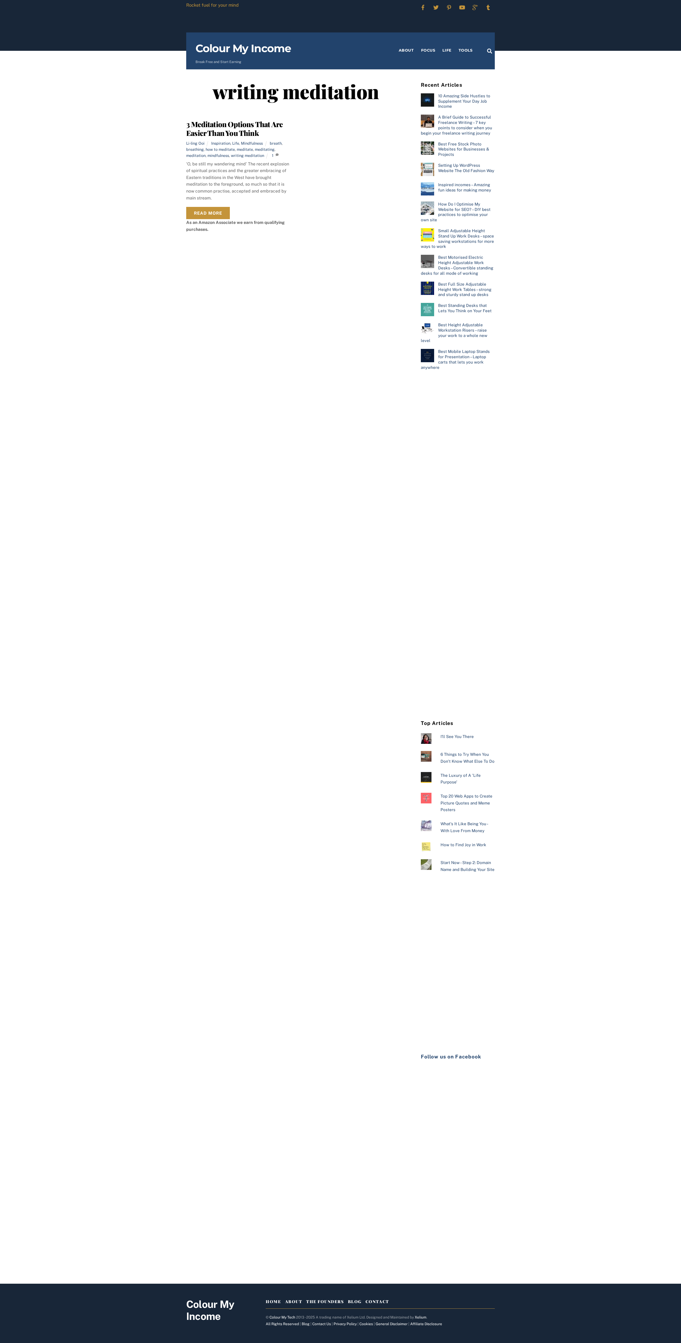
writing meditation (247, 155)
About (406, 50)
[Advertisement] (458, 461)
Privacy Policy (345, 1324)
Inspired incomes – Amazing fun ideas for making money (464, 187)
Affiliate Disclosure (426, 1324)
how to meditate (220, 149)
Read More (208, 213)
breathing (195, 149)
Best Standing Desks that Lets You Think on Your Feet (465, 308)
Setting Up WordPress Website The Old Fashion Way (466, 168)
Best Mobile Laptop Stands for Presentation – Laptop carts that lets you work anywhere (455, 359)
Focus (428, 50)
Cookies (366, 1324)
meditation (196, 155)
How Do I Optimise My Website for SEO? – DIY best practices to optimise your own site (456, 212)
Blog (355, 1301)
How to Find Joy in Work (463, 844)
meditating (265, 149)
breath (276, 143)
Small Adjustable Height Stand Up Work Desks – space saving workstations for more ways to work (457, 238)
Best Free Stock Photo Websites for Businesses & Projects (463, 149)
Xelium (420, 1317)
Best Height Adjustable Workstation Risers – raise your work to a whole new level (454, 333)
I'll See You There (457, 736)
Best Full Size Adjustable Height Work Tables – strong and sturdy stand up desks (464, 289)
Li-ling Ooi (195, 143)
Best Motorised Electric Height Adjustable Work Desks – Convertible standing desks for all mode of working (457, 265)
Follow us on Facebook (451, 1057)
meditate (245, 149)
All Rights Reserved (282, 1324)
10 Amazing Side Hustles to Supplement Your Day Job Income (464, 101)
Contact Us (321, 1324)
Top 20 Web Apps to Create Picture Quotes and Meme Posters (466, 803)
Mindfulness (252, 143)
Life (446, 50)
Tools (466, 50)
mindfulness (218, 155)
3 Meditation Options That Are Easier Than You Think (234, 128)
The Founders (325, 1301)
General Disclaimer (392, 1324)
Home (273, 1301)
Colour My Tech (282, 1317)
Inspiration (220, 143)
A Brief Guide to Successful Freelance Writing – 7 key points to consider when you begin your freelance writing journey (456, 125)
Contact (377, 1301)
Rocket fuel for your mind (212, 5)
